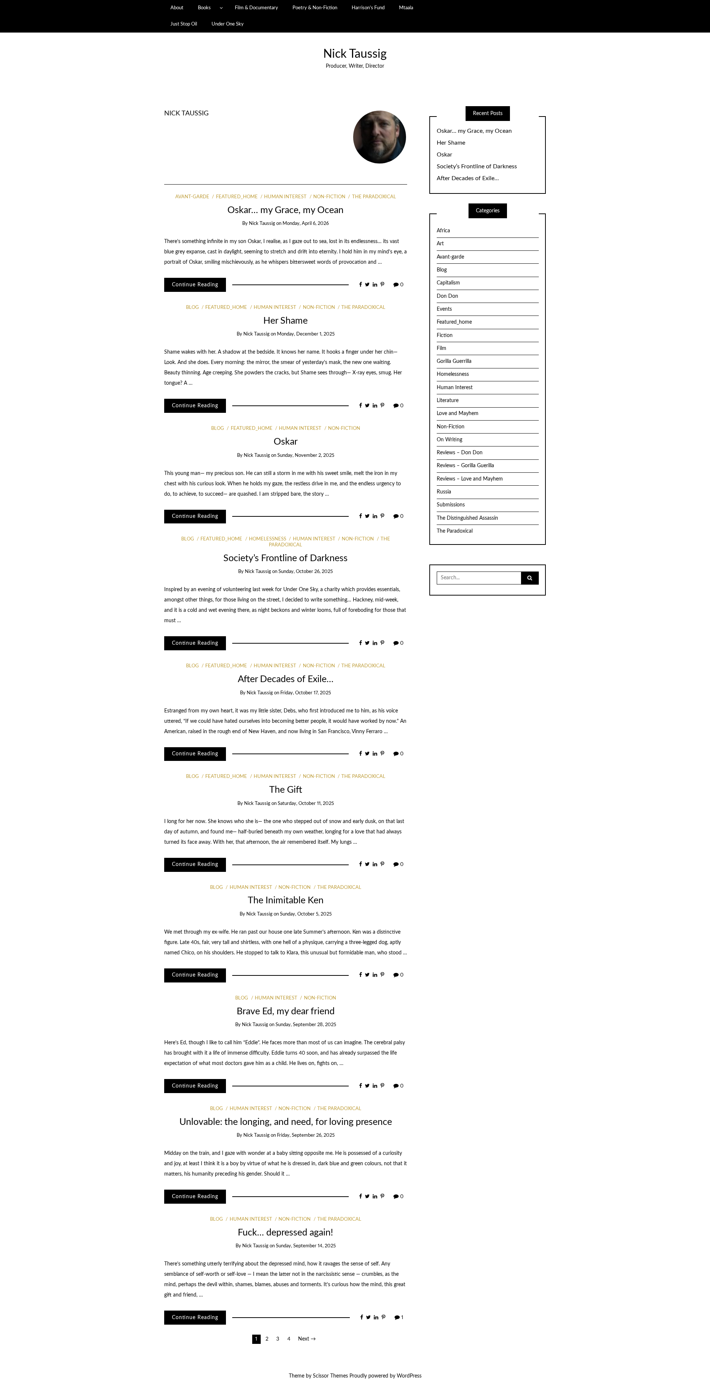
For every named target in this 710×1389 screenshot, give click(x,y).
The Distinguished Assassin (467, 518)
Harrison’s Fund (368, 7)
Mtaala (406, 7)
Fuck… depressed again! (285, 1232)
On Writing (449, 439)
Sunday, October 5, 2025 (306, 914)
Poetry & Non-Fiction (315, 7)
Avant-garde (192, 197)
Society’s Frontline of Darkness (285, 558)
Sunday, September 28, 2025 (305, 1024)
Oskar (286, 441)
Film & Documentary (256, 7)
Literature (448, 400)
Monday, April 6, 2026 (306, 223)
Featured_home (236, 197)
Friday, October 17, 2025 (305, 693)
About (176, 7)
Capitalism (448, 283)
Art (440, 243)
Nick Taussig (355, 54)
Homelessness (267, 539)
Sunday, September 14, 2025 (306, 1246)
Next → (307, 1339)
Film (441, 348)
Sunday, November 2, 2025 (305, 455)
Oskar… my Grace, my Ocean (285, 210)
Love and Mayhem (458, 413)
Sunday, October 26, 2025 (305, 571)
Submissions (451, 505)
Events (444, 309)
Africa (443, 230)
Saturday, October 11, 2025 (306, 803)
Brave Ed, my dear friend (286, 1011)
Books (204, 7)
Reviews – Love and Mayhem (470, 479)
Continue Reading (195, 284)
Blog (192, 307)
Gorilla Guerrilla (454, 361)
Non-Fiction (329, 197)
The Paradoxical (374, 197)
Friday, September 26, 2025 (306, 1135)
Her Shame (285, 321)
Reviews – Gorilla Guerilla (465, 465)
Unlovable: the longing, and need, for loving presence (285, 1122)
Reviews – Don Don (460, 452)
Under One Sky (228, 24)
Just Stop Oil (183, 24)
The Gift (285, 790)
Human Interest (285, 197)
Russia (444, 492)
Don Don (447, 296)
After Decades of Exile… (286, 679)
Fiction (445, 335)
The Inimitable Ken (286, 900)
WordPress (409, 1376)
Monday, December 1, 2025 (306, 334)
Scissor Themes (330, 1376)
